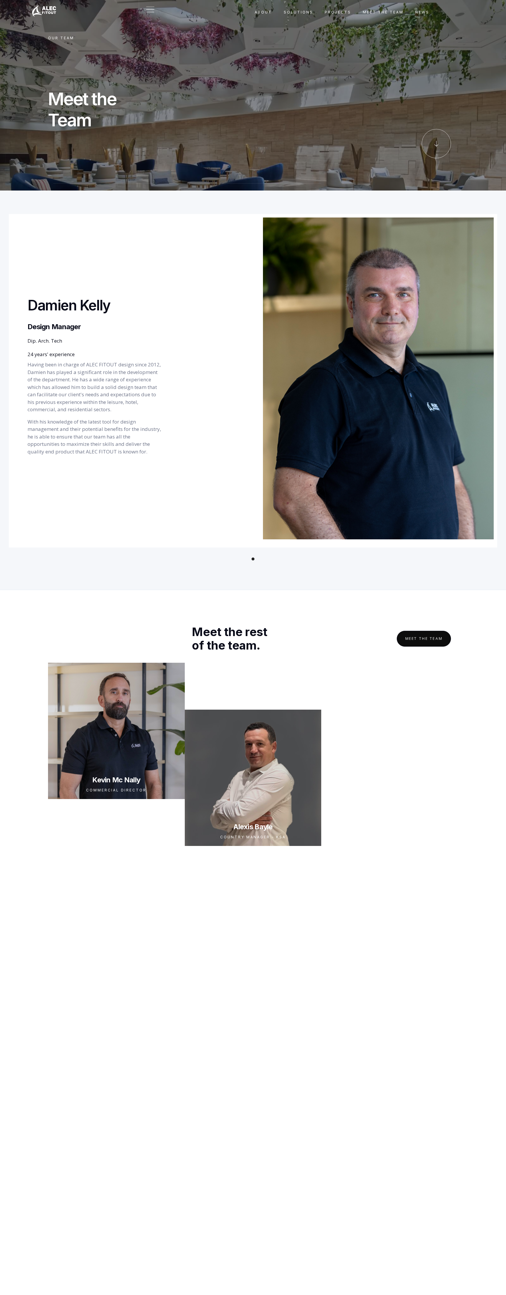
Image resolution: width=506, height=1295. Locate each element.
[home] (47, 7)
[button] (253, 559)
